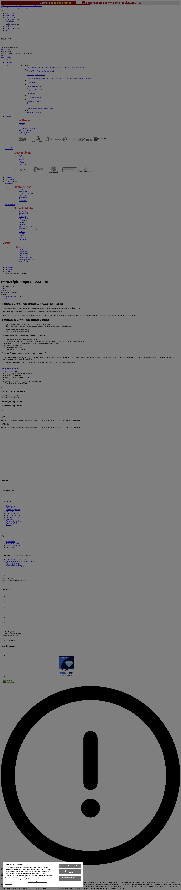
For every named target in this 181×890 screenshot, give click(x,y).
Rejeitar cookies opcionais (69, 871)
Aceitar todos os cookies (70, 866)
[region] (43, 874)
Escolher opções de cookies (69, 878)
